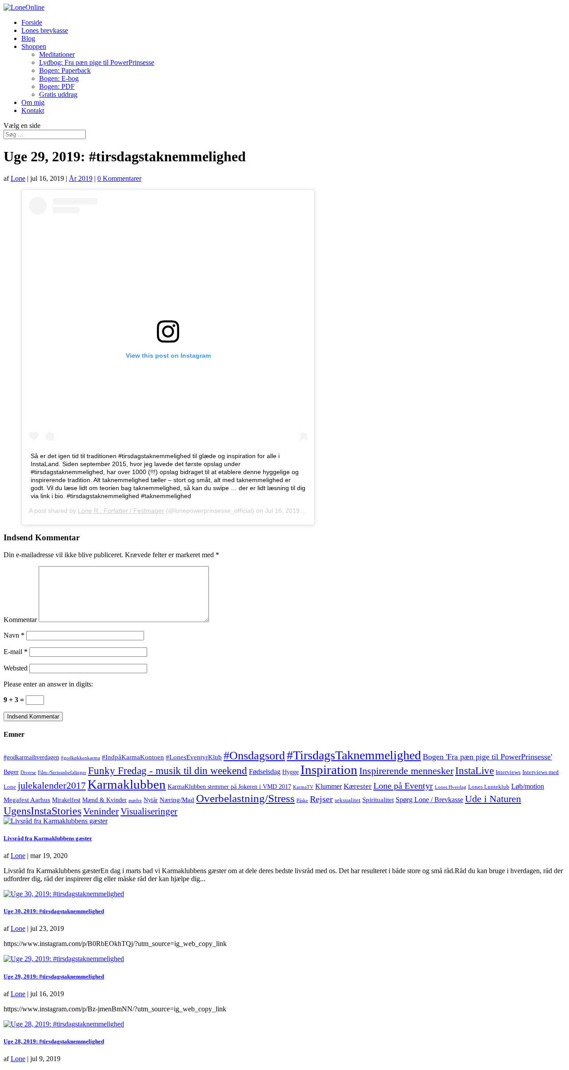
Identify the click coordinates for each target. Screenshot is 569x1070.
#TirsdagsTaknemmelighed (354, 755)
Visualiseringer (148, 811)
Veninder (101, 811)
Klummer (328, 787)
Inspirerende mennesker (406, 770)
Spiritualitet (378, 799)
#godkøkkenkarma (80, 757)
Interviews (508, 772)
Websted (16, 668)
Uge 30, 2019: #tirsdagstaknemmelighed (54, 911)
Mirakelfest (66, 800)
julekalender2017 (52, 785)
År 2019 (80, 178)
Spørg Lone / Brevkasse (429, 800)
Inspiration (329, 770)
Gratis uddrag (58, 94)
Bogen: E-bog (59, 78)
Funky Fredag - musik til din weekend (167, 770)
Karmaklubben (127, 784)
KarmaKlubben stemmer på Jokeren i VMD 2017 (229, 786)
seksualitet (348, 800)
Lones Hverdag (450, 787)
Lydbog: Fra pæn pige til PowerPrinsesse (96, 62)
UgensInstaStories (42, 811)
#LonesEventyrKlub (194, 757)
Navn (14, 635)
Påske (302, 800)
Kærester (358, 786)
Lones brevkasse (44, 30)
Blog (28, 38)
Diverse (28, 772)
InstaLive (474, 770)
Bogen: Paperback (65, 70)
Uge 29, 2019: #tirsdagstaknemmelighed (54, 976)
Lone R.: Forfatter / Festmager (121, 510)
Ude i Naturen (493, 798)
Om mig (32, 102)
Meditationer (57, 54)
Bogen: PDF (57, 86)
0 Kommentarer (119, 178)
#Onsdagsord (254, 755)
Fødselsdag (264, 772)
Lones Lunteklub (488, 787)
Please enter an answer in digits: (48, 684)
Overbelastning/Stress (245, 798)
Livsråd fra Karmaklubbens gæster (48, 838)
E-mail (16, 651)
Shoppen (33, 46)
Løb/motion (527, 786)
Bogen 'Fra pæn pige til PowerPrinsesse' (487, 756)
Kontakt (32, 110)
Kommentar (20, 619)
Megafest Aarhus (27, 799)
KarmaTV (303, 787)
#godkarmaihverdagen (31, 757)
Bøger (11, 772)
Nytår (151, 800)
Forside (31, 22)
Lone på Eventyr (403, 786)
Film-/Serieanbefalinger (62, 772)
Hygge (290, 772)
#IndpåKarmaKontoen (133, 757)
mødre (135, 800)
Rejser (321, 799)
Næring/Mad (177, 799)
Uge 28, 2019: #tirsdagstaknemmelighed (54, 1041)
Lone (18, 178)
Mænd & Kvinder (104, 800)
